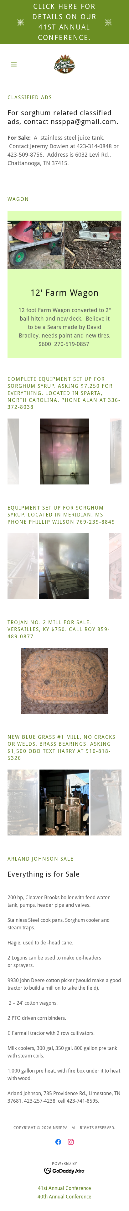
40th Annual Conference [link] (64, 1197)
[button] (16, 64)
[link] (65, 64)
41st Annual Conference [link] (64, 1188)
